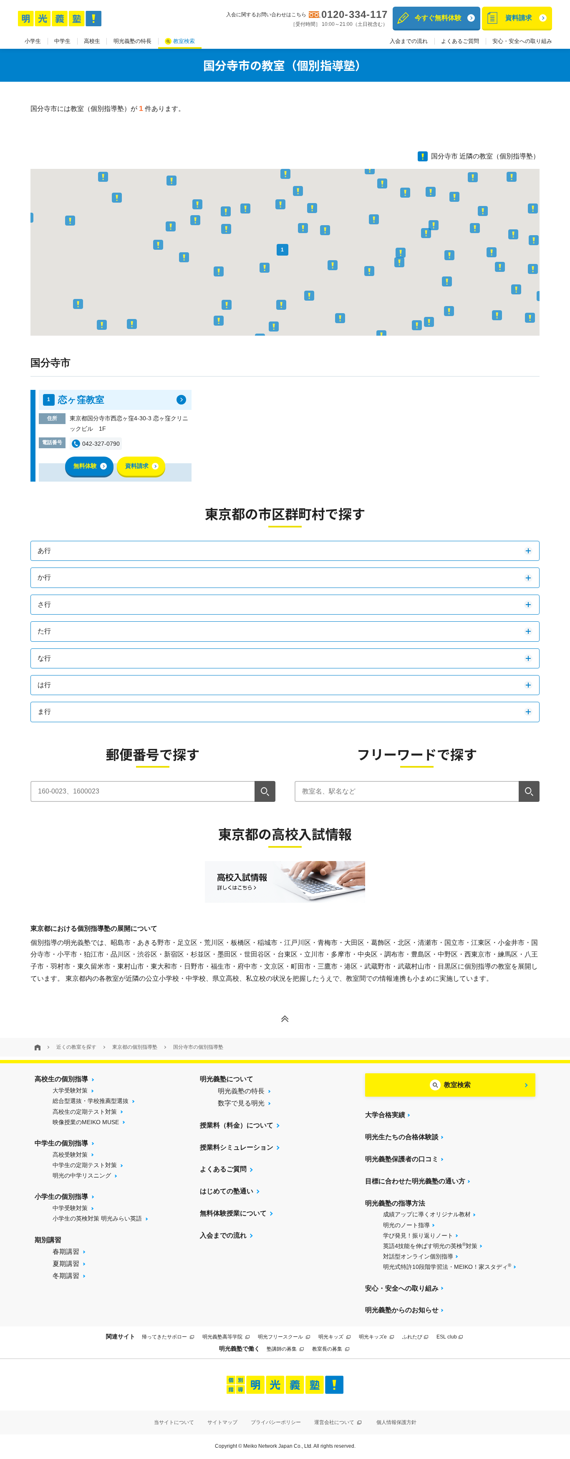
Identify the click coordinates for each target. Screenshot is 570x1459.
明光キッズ (331, 1337)
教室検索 (184, 41)
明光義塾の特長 (132, 41)
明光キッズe (373, 1337)
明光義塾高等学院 (223, 1337)
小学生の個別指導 (61, 1196)
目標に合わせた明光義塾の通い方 (415, 1181)
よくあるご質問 (460, 41)
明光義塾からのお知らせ (402, 1309)
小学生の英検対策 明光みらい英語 (97, 1218)
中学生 (62, 41)
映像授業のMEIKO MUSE (86, 1122)
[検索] (265, 791)
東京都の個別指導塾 (134, 1047)
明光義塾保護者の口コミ (402, 1159)
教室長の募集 (327, 1349)
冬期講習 (66, 1275)
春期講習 (66, 1251)
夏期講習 (66, 1263)
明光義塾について (226, 1078)
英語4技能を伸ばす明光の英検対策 (430, 1245)
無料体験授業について (233, 1213)
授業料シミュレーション (236, 1147)
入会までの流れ (409, 41)
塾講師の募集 (282, 1349)
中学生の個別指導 (61, 1143)
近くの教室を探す (76, 1047)
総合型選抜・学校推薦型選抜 (91, 1100)
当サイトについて (174, 1422)
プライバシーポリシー (276, 1422)
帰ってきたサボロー (165, 1337)
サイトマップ (222, 1422)
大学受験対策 (70, 1090)
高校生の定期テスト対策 (85, 1111)
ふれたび (412, 1337)
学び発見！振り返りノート (418, 1235)
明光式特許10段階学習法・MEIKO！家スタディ (447, 1266)
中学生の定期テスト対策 (85, 1165)
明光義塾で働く (239, 1348)
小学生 (33, 41)
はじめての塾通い (226, 1191)
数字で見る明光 (241, 1103)
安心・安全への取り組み (522, 41)
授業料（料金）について (236, 1125)
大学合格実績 (385, 1114)
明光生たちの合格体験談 (402, 1136)
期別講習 (48, 1239)
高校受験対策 (70, 1154)
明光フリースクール (281, 1337)
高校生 (92, 41)
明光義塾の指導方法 (395, 1203)
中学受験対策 (70, 1208)
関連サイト (120, 1336)
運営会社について (335, 1422)
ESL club (446, 1337)
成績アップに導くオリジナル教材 (427, 1214)
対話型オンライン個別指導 (418, 1256)
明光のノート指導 (406, 1225)
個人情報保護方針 (396, 1422)
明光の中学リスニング (82, 1175)
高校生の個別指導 (61, 1078)
